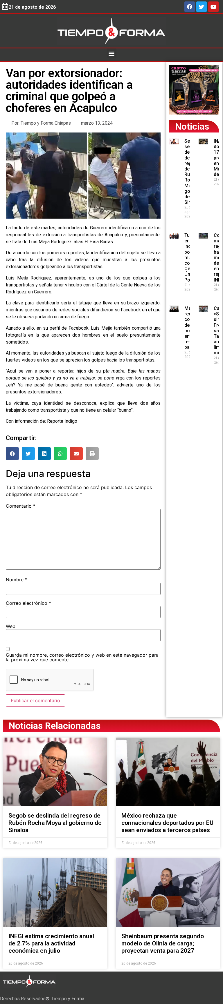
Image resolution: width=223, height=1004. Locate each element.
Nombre (16, 579)
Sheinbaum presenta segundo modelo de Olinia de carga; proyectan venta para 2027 (162, 943)
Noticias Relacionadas (54, 725)
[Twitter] (201, 6)
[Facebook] (189, 6)
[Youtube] (213, 6)
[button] (111, 53)
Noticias (192, 126)
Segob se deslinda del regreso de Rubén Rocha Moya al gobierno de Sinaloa (55, 823)
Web (10, 626)
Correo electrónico (28, 603)
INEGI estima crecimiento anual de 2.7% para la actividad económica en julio (51, 943)
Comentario (20, 506)
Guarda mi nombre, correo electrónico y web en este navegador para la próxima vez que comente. (82, 657)
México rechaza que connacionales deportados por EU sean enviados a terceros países (167, 823)
